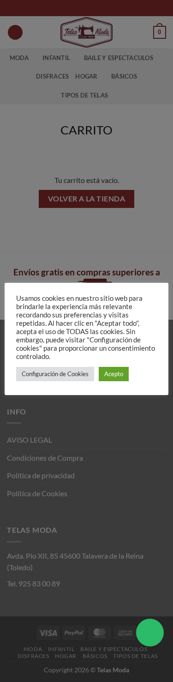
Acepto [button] (113, 374)
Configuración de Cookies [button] (55, 374)
